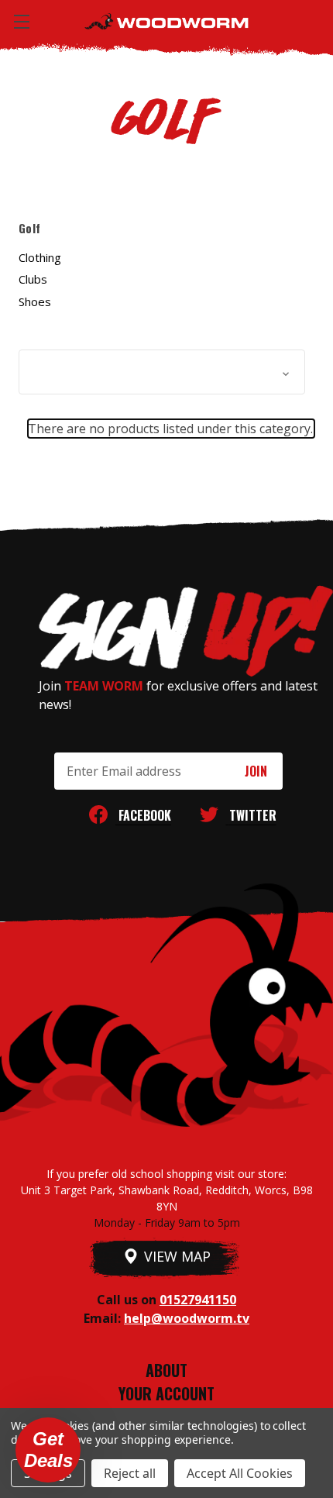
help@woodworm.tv (186, 1318)
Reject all (130, 1473)
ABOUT (166, 1370)
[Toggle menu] (21, 21)
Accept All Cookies (240, 1473)
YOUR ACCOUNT (166, 1393)
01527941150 (198, 1299)
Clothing (40, 257)
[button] (162, 372)
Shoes (35, 301)
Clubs (33, 279)
